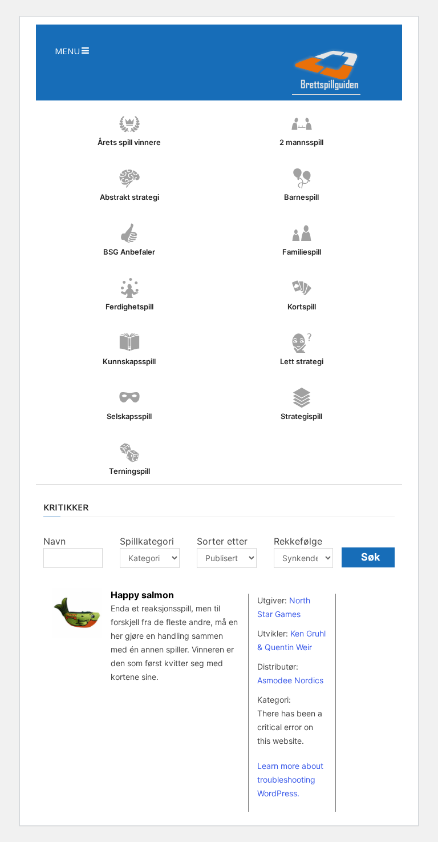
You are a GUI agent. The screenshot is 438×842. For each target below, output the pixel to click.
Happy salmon (142, 595)
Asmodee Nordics (290, 680)
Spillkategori (147, 541)
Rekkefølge (298, 541)
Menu (67, 51)
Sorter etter (222, 541)
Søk (370, 557)
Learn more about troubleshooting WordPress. (290, 779)
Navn (54, 541)
